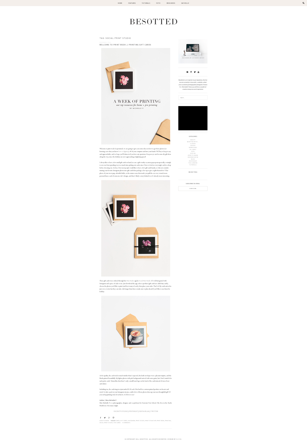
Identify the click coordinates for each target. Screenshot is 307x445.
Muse (193, 159)
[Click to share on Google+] (109, 417)
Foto (158, 3)
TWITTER (154, 411)
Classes (193, 143)
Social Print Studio (145, 281)
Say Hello (185, 3)
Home (120, 3)
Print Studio (130, 281)
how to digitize (123, 151)
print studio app (150, 420)
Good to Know (104, 420)
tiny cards (117, 422)
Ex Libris (193, 149)
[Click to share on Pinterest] (113, 417)
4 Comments (126, 422)
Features (132, 3)
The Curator (192, 163)
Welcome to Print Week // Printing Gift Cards (125, 45)
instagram (131, 420)
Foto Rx (193, 153)
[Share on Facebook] (101, 417)
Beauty (192, 140)
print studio (140, 420)
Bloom (179, 439)
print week (160, 420)
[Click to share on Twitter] (105, 417)
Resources (171, 3)
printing (168, 420)
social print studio (106, 422)
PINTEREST (133, 411)
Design (192, 145)
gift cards (123, 420)
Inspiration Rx (193, 157)
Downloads (193, 147)
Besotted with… (193, 142)
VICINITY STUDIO (120, 411)
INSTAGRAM (144, 411)
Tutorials (146, 3)
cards (118, 420)
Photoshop (193, 161)
